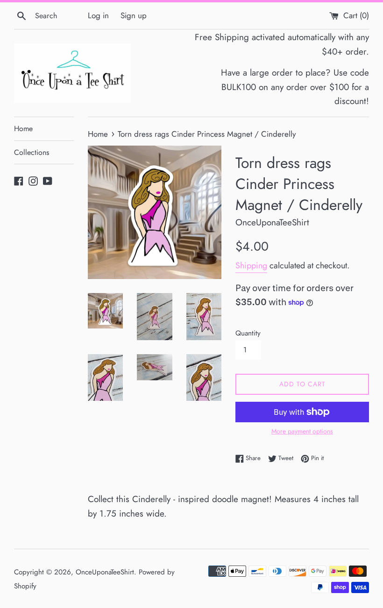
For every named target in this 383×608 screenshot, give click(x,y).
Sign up (134, 15)
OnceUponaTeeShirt (105, 572)
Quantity (248, 333)
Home (23, 128)
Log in (98, 15)
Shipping (251, 265)
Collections (31, 152)
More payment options (302, 431)
